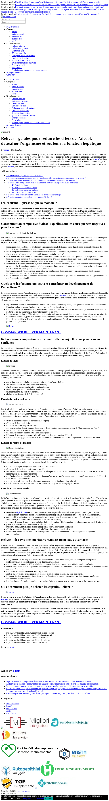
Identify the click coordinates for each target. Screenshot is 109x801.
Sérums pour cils (19, 53)
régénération (21, 512)
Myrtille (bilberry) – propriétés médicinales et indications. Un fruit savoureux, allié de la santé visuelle (57, 2)
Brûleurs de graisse (20, 48)
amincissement (18, 34)
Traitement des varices (21, 60)
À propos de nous (13, 72)
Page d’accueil (12, 27)
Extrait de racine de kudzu (24, 187)
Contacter (10, 75)
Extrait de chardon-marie (24, 192)
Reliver (10, 166)
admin (6, 150)
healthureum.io (23, 791)
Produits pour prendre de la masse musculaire (31, 70)
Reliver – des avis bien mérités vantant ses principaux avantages (33, 195)
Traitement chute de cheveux (24, 63)
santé (14, 41)
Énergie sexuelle (19, 65)
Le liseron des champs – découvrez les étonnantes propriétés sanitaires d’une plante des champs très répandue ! (61, 4)
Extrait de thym (20, 185)
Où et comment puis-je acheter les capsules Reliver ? (29, 197)
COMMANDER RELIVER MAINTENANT (31, 332)
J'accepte (48, 799)
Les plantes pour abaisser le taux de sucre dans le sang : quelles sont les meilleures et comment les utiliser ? (59, 7)
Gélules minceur (18, 46)
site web (4, 599)
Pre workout (17, 67)
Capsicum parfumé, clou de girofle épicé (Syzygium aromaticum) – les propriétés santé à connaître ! (57, 14)
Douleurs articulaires (20, 58)
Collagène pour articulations (23, 55)
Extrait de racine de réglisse (25, 190)
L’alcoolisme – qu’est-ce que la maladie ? (24, 175)
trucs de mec (17, 39)
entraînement (17, 36)
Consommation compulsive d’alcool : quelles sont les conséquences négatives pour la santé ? (45, 178)
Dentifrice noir (18, 51)
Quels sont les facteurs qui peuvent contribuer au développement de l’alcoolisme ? (41, 180)
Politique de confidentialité (32, 798)
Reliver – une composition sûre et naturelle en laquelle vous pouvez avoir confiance (42, 183)
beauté (14, 31)
